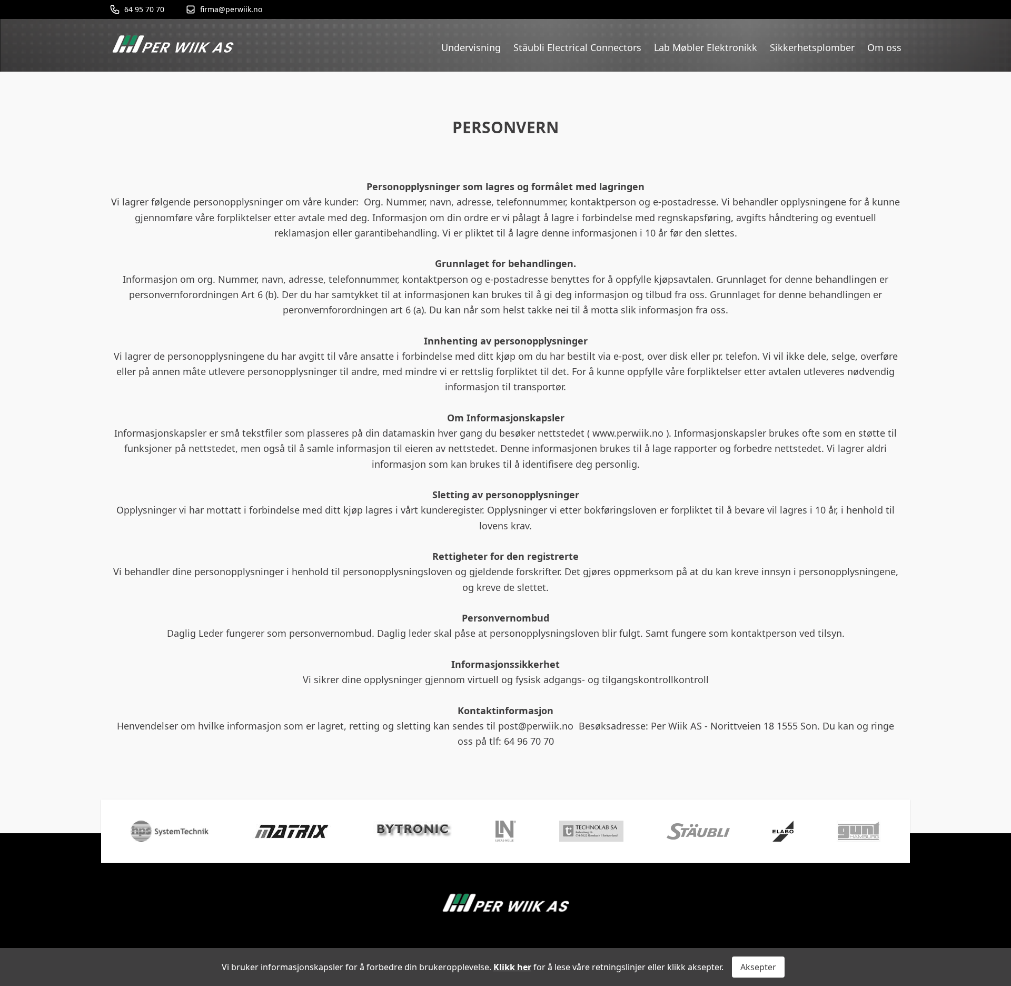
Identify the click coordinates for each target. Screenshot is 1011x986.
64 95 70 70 (144, 9)
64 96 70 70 (529, 741)
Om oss (884, 47)
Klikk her (512, 967)
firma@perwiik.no (231, 9)
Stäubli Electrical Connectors (577, 47)
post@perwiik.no (535, 725)
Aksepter (758, 967)
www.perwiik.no (627, 433)
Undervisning (471, 47)
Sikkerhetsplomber (812, 47)
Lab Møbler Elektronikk (705, 47)
